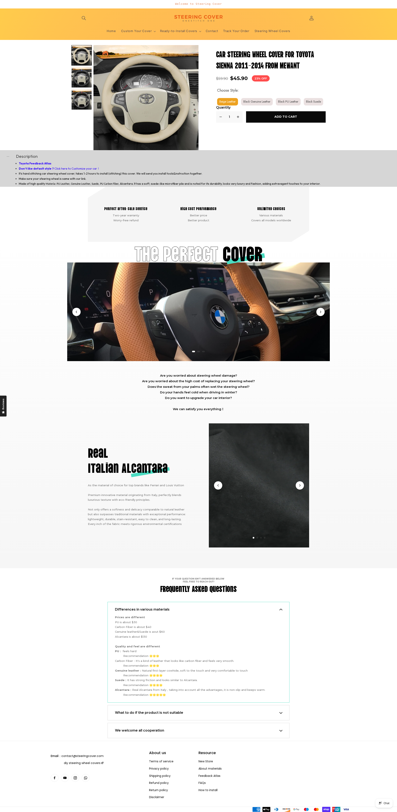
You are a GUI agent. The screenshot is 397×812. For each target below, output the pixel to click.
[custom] (55, 778)
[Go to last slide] (76, 312)
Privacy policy (159, 769)
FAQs (202, 783)
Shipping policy (160, 776)
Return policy (158, 790)
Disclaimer (156, 797)
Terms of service (161, 761)
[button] (84, 18)
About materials (210, 769)
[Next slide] (320, 312)
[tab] (193, 351)
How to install (208, 790)
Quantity (223, 107)
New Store (205, 761)
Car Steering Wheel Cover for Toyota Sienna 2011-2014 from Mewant (265, 59)
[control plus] (238, 117)
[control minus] (220, 117)
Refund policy (159, 783)
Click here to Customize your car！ (77, 168)
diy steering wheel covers (82, 763)
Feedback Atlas (209, 776)
